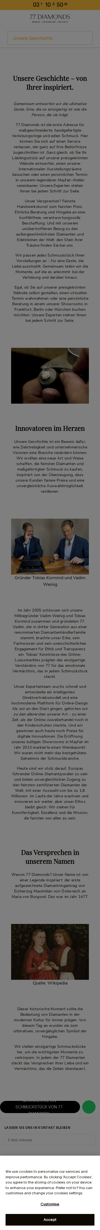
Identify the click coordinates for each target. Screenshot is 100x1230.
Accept (50, 1219)
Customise (50, 1204)
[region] (50, 1193)
